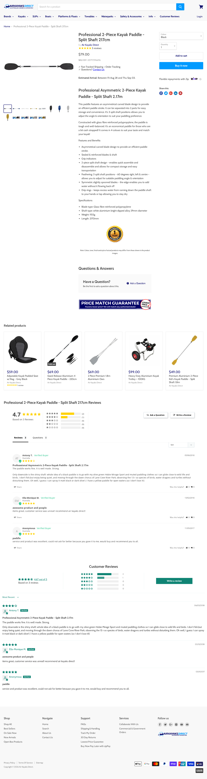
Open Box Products (13, 741)
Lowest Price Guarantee (92, 741)
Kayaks (22, 16)
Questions (38, 437)
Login (199, 16)
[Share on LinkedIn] (175, 93)
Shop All (8, 724)
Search (45, 728)
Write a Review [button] (183, 415)
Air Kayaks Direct (90, 44)
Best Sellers (9, 728)
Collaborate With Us (128, 724)
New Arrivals (10, 737)
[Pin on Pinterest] (180, 93)
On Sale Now (10, 733)
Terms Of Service (25, 762)
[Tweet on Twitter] (166, 93)
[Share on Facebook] (161, 93)
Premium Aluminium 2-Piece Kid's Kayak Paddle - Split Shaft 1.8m (183, 379)
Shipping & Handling (90, 728)
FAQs (83, 724)
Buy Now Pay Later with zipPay (95, 746)
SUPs (36, 16)
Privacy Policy (9, 762)
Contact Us (98, 69)
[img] (9, 605)
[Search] (180, 6)
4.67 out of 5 (40, 579)
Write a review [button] (174, 580)
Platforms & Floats (68, 16)
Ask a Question (137, 283)
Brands (8, 16)
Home (7, 26)
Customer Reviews (169, 16)
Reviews (18, 437)
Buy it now (181, 65)
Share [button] (19, 487)
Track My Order (88, 733)
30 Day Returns (88, 737)
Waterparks (107, 16)
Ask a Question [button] (157, 415)
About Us (46, 733)
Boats (48, 16)
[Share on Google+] (171, 93)
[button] (187, 487)
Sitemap (39, 762)
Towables (90, 16)
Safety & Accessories (131, 16)
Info (151, 16)
